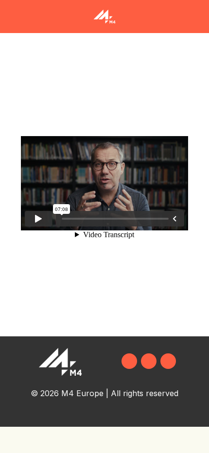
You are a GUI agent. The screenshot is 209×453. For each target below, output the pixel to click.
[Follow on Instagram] (149, 361)
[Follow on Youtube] (168, 361)
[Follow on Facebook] (129, 361)
